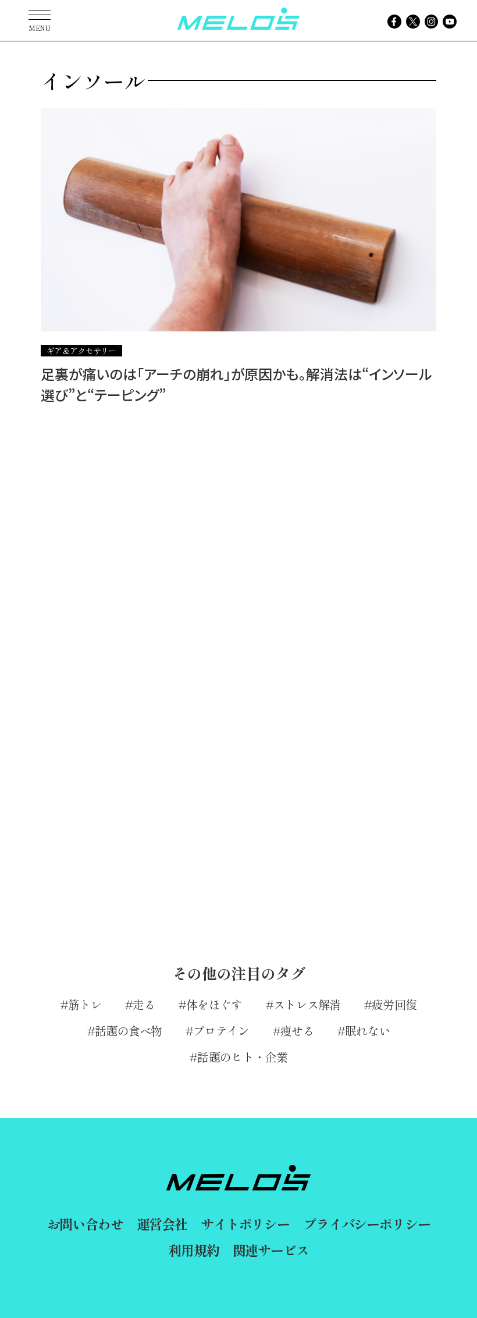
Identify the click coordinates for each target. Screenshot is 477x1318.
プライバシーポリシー (366, 1224)
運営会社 (162, 1224)
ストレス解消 (307, 1004)
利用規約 (193, 1250)
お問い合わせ (85, 1224)
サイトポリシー (245, 1224)
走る (144, 1004)
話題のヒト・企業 (242, 1056)
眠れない (367, 1030)
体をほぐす (214, 1004)
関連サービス (271, 1250)
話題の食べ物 (128, 1030)
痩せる (297, 1030)
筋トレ (85, 1004)
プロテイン (221, 1030)
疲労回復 (394, 1004)
